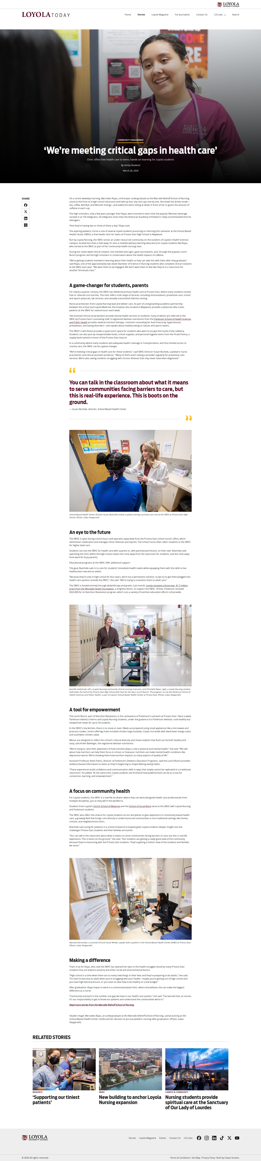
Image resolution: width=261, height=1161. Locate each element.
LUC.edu (218, 14)
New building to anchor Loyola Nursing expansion (130, 1100)
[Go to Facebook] (199, 1138)
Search (235, 14)
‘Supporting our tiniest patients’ (56, 1100)
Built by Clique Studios (227, 1157)
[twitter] (25, 211)
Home (128, 14)
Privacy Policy (208, 1157)
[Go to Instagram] (206, 1138)
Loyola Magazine (160, 14)
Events (162, 1137)
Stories (141, 14)
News (102, 1092)
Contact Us (202, 14)
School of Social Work (140, 806)
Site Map (196, 1157)
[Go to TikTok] (222, 1138)
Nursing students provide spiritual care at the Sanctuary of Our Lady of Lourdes (196, 1102)
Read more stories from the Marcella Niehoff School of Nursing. (101, 1004)
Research (37, 1092)
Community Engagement (131, 140)
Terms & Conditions (180, 1157)
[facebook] (25, 205)
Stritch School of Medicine (106, 806)
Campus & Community (176, 1092)
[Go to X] (229, 1138)
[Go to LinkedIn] (214, 1138)
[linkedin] (25, 218)
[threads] (25, 225)
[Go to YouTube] (237, 1138)
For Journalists (182, 14)
